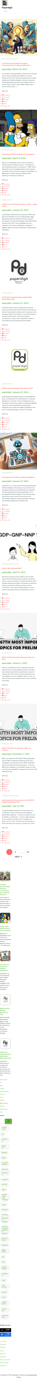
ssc (3, 1262)
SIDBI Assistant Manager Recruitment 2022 (17, 388)
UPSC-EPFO (4, 1303)
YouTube (2, 1347)
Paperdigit (7, 7)
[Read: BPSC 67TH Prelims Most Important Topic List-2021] (18, 631)
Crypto (6, 58)
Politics (5, 149)
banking (4, 1140)
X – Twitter (3, 1341)
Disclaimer (3, 1357)
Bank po (4, 1147)
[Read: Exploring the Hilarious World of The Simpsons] (18, 128)
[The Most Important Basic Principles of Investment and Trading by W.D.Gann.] (5, 876)
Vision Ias (4, 1310)
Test (1, 1112)
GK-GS (4, 1184)
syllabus (5, 1274)
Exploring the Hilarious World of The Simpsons (18, 154)
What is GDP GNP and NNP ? (12, 568)
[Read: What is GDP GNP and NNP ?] (18, 542)
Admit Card (3, 1079)
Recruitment (5, 1239)
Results (2, 1106)
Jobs (1, 1097)
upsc (4, 1297)
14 (28, 852)
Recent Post (15, 58)
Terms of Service (5, 1359)
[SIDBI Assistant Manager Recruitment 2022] (5, 1000)
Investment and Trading (5, 1197)
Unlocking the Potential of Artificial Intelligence (18, 477)
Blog (3, 58)
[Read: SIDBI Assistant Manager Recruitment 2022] (18, 362)
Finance (10, 58)
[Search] (8, 1121)
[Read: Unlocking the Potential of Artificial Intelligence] (18, 451)
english (5, 1180)
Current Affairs (4, 1091)
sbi (3, 1257)
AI (2, 149)
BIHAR (4, 1153)
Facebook (3, 1344)
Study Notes (16, 563)
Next (18, 857)
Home (2, 1351)
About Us (3, 1354)
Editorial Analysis (5, 1172)
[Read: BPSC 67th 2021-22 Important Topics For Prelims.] (18, 722)
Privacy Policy (4, 1362)
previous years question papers (5, 1230)
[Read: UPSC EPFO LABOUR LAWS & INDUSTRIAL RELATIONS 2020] (18, 271)
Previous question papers (5, 1218)
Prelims (5, 1210)
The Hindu (4, 1286)
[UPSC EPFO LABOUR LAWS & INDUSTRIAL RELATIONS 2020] (5, 1044)
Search (2, 1115)
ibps (3, 1189)
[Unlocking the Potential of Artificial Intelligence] (5, 956)
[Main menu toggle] (6, 11)
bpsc (4, 1158)
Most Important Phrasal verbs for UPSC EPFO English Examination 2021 (18, 801)
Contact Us (3, 1365)
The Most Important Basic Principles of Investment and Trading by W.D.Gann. (16, 64)
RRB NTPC (4, 1251)
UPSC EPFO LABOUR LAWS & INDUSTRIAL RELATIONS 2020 (5, 1055)
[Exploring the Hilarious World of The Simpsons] (5, 918)
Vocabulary (5, 1316)
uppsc (4, 1292)
